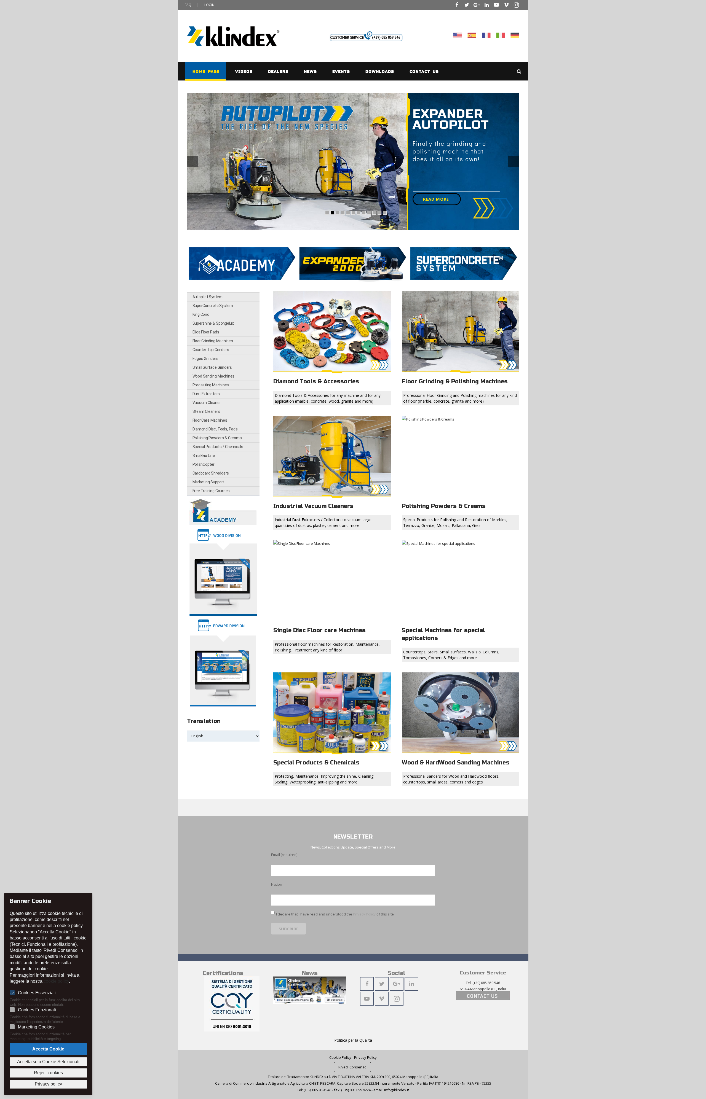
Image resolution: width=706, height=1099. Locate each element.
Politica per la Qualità (353, 1040)
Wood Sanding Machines (213, 376)
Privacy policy (48, 1084)
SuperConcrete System (212, 305)
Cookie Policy (340, 1057)
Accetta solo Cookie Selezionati (48, 1061)
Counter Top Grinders (210, 350)
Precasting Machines (210, 385)
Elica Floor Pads (205, 332)
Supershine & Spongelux (213, 323)
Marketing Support (208, 482)
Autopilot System (207, 297)
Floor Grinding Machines (212, 341)
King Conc (200, 314)
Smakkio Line (203, 455)
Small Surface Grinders (212, 367)
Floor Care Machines (209, 420)
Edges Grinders (205, 358)
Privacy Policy (364, 914)
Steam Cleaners (206, 411)
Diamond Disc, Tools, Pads (215, 429)
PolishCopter (203, 464)
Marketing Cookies (36, 1027)
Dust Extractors (206, 394)
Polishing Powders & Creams (217, 438)
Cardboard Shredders (210, 473)
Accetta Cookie (48, 1049)
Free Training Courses (211, 491)
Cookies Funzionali (37, 1010)
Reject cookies (48, 1072)
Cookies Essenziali (37, 992)
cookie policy (56, 981)
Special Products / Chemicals (217, 447)
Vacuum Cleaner (206, 402)
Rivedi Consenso (352, 1067)
